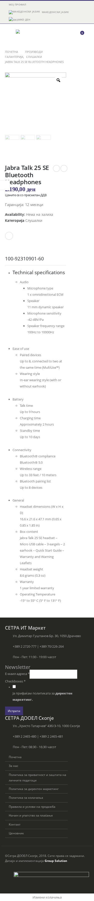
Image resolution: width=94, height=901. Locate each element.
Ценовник (16, 833)
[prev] (56, 168)
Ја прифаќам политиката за (42, 696)
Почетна (15, 757)
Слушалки (33, 220)
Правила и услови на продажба (32, 807)
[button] (9, 35)
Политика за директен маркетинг (34, 789)
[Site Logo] (29, 35)
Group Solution (56, 861)
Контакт (15, 824)
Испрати (14, 711)
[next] (63, 168)
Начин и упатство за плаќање (31, 815)
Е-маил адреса (17, 674)
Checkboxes (15, 681)
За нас (13, 766)
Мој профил (17, 4)
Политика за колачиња (26, 797)
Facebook (9, 236)
